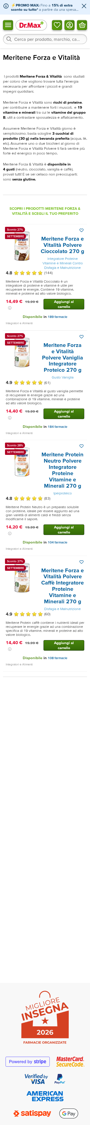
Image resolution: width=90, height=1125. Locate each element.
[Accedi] (69, 25)
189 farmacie (57, 317)
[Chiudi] (84, 6)
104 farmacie (57, 542)
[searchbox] (45, 39)
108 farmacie (57, 658)
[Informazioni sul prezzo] (10, 308)
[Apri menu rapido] (8, 25)
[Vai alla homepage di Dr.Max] (31, 25)
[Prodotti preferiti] (57, 25)
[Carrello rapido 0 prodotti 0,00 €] (82, 25)
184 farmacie (57, 427)
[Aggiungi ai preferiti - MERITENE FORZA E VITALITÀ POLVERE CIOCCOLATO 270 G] (81, 230)
